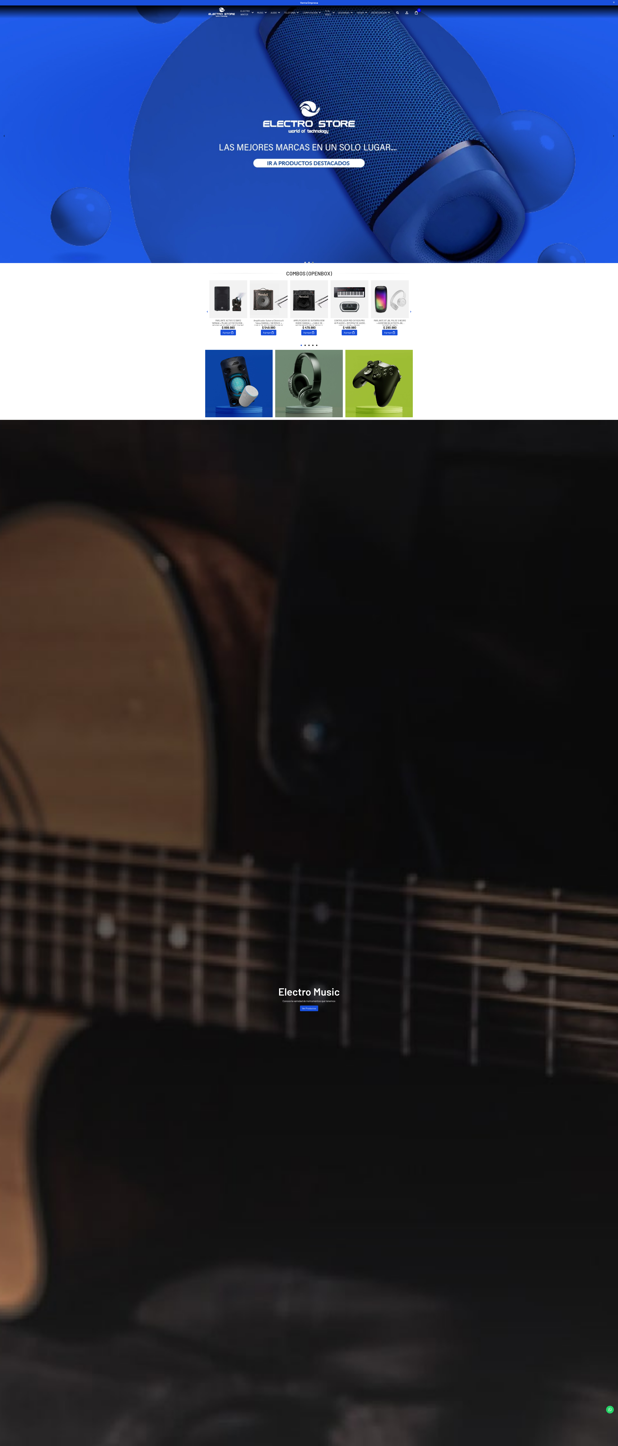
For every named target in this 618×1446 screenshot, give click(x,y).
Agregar (227, 332)
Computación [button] (310, 12)
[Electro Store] (221, 12)
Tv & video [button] (328, 13)
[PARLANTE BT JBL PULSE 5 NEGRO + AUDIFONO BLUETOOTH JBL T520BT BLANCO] (390, 299)
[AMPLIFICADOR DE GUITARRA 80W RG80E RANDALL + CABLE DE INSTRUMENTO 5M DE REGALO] (309, 299)
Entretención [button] (379, 12)
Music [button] (260, 12)
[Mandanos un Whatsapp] (610, 1409)
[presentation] (4, 135)
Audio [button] (274, 12)
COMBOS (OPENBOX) (309, 273)
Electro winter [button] (245, 13)
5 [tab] (317, 345)
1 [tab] (301, 345)
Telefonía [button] (289, 12)
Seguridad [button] (343, 12)
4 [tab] (313, 345)
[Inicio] (239, 383)
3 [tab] (309, 345)
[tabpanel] (228, 311)
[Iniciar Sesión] (407, 13)
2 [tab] (305, 345)
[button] (305, 262)
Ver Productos (309, 1008)
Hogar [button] (360, 12)
